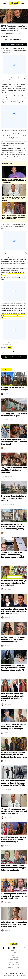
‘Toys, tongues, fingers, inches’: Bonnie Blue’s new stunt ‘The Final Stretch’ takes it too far (14, 199)
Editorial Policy (14, 960)
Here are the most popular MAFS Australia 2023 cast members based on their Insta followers (13, 316)
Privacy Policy (14, 967)
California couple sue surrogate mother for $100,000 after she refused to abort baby (13, 639)
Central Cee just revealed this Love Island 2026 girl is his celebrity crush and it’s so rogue (14, 839)
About (14, 952)
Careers (14, 955)
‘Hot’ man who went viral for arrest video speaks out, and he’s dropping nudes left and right (13, 726)
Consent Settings (14, 964)
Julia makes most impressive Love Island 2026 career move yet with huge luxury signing (14, 924)
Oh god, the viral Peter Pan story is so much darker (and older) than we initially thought (13, 583)
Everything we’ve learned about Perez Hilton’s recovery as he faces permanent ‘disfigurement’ (14, 181)
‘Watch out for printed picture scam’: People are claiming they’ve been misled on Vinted (12, 555)
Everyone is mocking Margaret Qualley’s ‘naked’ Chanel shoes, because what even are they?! (13, 667)
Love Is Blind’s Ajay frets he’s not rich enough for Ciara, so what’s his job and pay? (14, 442)
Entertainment (17, 39)
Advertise (14, 957)
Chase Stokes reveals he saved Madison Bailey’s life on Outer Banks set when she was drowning (14, 754)
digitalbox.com (15, 977)
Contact (14, 950)
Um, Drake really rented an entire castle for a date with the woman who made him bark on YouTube (13, 783)
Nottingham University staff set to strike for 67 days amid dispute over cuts (13, 498)
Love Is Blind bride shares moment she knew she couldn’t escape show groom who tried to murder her (13, 217)
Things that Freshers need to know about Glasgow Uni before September (14, 470)
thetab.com (11, 973)
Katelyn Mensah (9, 39)
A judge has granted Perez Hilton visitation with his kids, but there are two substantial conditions (14, 896)
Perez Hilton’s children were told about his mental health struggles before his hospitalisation (13, 867)
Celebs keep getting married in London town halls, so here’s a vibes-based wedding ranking (12, 526)
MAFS (10, 347)
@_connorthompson (7, 344)
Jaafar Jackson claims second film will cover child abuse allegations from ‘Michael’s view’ (14, 611)
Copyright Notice (14, 962)
